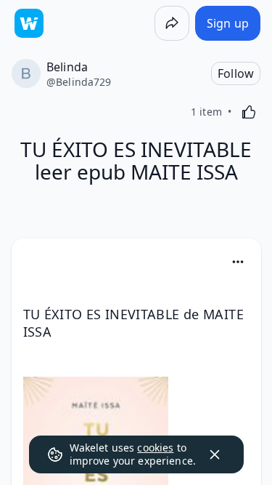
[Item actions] (238, 261)
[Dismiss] (214, 454)
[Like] (248, 112)
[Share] (171, 23)
